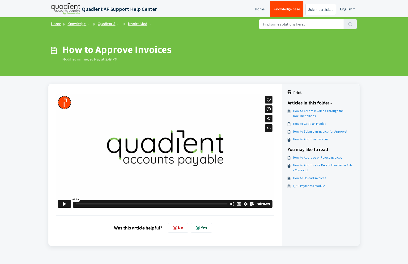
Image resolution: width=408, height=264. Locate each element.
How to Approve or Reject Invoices (317, 157)
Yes (204, 227)
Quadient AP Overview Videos (121, 23)
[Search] (350, 24)
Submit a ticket (320, 9)
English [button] (346, 9)
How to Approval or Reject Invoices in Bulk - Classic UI (323, 167)
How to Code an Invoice (309, 123)
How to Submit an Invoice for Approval (320, 131)
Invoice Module (140, 23)
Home (260, 9)
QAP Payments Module (309, 186)
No (180, 227)
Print (297, 92)
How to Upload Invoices (309, 178)
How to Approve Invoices (311, 139)
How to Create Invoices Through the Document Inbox (318, 113)
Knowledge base (287, 9)
